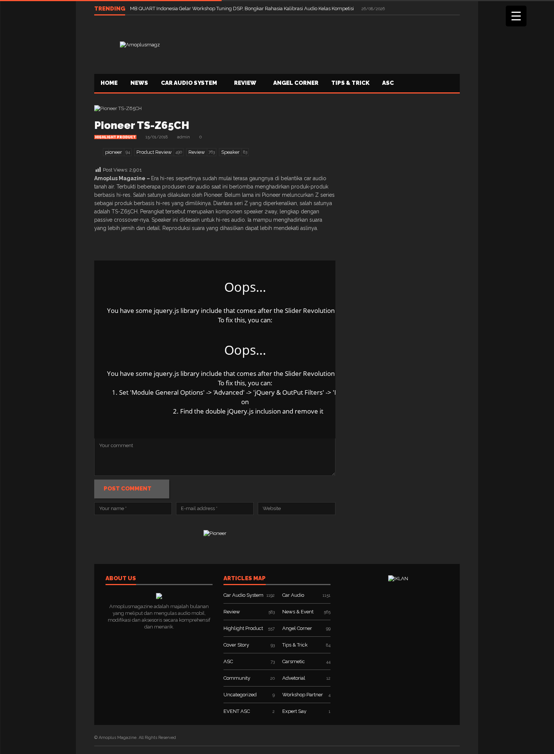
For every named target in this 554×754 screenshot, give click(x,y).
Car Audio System (189, 83)
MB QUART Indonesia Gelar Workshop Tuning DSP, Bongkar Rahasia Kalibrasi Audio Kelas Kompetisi (242, 8)
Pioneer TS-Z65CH (141, 125)
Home (109, 83)
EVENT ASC (236, 711)
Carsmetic (293, 661)
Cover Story (236, 644)
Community (236, 678)
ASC (388, 83)
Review (245, 83)
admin (183, 137)
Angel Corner (295, 83)
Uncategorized (240, 694)
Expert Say (294, 711)
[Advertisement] (322, 44)
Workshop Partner (302, 694)
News (139, 83)
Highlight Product (115, 137)
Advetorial (293, 678)
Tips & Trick (350, 83)
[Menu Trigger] (516, 16)
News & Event (298, 611)
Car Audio (293, 595)
